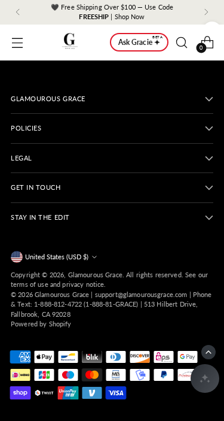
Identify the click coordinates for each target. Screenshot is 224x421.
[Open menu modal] (17, 42)
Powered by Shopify (41, 324)
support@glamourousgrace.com (141, 294)
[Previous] (18, 12)
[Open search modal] (181, 42)
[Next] (206, 12)
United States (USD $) (56, 257)
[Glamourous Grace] (70, 42)
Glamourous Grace (95, 274)
